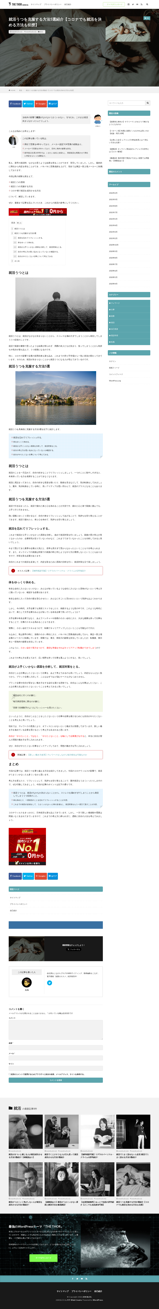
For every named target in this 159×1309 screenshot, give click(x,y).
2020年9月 (113, 251)
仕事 (113, 309)
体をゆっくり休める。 (24, 242)
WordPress (98, 1300)
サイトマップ (36, 4)
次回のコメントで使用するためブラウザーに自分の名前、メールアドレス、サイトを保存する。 (48, 1074)
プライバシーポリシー (52, 4)
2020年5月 (113, 277)
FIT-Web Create (74, 1300)
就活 (41, 32)
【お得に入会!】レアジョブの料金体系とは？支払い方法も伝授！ (128, 141)
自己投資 (114, 329)
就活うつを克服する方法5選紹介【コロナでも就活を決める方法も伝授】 (50, 90)
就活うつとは (18, 229)
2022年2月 (113, 193)
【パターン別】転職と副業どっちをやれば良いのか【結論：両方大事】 (129, 132)
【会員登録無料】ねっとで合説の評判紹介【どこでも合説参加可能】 (97, 1203)
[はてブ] (53, 103)
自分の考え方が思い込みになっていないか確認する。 (37, 252)
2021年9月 (113, 199)
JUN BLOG (87, 1297)
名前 (11, 1043)
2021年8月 (113, 206)
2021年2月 (113, 238)
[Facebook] (15, 103)
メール (12, 1053)
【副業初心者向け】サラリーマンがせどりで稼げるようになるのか (129, 123)
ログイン (112, 361)
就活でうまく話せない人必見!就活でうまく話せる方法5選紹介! (132, 1155)
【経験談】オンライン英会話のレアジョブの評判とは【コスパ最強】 (129, 150)
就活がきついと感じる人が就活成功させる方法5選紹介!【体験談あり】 (25, 1155)
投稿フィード (114, 368)
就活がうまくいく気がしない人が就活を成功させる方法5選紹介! (25, 1203)
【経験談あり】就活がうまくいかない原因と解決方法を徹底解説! (61, 1203)
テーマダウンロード (114, 4)
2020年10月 (114, 245)
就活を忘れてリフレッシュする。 (29, 238)
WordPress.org (115, 381)
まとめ (16, 261)
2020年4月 (113, 284)
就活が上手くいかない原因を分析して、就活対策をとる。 (38, 247)
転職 (113, 342)
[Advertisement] (79, 69)
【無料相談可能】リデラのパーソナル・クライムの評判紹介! (58, 570)
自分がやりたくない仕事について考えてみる (33, 256)
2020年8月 (113, 258)
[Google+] (41, 103)
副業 (113, 316)
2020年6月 (113, 271)
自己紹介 (67, 4)
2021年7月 (113, 212)
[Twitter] (28, 103)
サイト (11, 1064)
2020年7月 (113, 264)
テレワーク (115, 303)
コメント (12, 1018)
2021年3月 (113, 232)
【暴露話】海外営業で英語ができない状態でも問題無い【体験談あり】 (129, 159)
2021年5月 (113, 219)
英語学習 (114, 335)
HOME (13, 90)
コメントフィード (116, 374)
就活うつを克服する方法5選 (24, 233)
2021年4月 (113, 225)
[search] (147, 103)
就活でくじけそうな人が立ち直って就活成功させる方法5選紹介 (61, 1155)
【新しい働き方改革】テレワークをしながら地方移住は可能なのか (57, 754)
